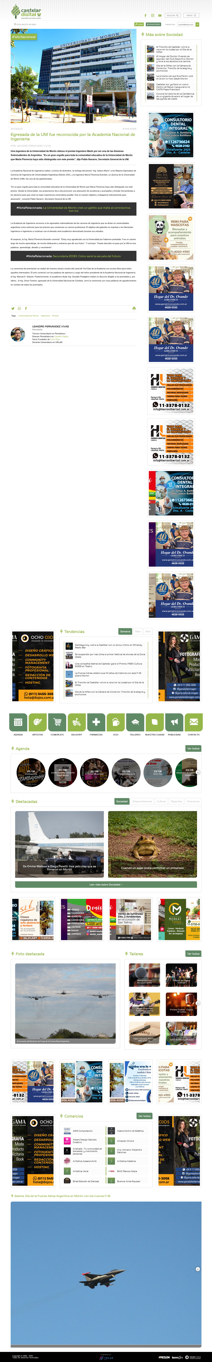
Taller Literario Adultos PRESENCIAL (144, 1039)
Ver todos (193, 748)
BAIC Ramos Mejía (127, 1171)
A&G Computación (83, 1130)
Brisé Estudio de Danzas (86, 1181)
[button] (198, 772)
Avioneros (193, 801)
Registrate (154, 24)
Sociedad (122, 801)
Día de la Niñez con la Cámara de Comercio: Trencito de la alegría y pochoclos (174, 68)
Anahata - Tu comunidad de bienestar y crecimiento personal (87, 1151)
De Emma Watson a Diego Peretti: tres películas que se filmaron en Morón (59, 867)
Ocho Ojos (55, 339)
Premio (55, 316)
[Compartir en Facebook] (25, 309)
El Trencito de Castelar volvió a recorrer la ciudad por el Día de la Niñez (174, 49)
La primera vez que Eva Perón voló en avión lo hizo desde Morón (174, 77)
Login (140, 24)
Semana (125, 631)
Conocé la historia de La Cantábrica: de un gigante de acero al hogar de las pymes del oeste (175, 96)
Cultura (161, 801)
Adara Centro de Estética (130, 1130)
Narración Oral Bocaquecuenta (144, 981)
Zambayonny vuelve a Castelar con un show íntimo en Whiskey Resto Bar (108, 646)
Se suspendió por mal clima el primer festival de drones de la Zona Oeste (110, 655)
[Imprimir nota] (134, 309)
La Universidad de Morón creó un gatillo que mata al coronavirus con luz (86, 209)
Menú (190, 15)
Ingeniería (45, 316)
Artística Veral (80, 1171)
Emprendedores (142, 801)
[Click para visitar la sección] (18, 722)
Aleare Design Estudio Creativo (85, 1140)
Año (148, 631)
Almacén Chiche (125, 1140)
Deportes (176, 801)
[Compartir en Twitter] (12, 309)
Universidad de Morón (28, 316)
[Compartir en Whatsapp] (19, 309)
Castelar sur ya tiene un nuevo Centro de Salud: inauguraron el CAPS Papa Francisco (173, 87)
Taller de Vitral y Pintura (181, 1039)
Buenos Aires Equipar (128, 1181)
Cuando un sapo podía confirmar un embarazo (152, 867)
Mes (137, 631)
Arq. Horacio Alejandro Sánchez (129, 1151)
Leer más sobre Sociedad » (106, 884)
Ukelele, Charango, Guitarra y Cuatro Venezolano (144, 1010)
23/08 (157, 772)
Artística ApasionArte (84, 1160)
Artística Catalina (126, 1160)
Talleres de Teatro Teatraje (181, 981)
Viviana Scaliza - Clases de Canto (181, 1010)
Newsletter (170, 24)
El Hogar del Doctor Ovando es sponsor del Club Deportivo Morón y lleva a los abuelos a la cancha (175, 59)
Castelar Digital (61, 336)
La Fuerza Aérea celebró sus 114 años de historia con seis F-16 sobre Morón (108, 674)
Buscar (171, 15)
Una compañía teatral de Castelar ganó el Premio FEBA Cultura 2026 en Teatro (108, 665)
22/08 (31, 772)
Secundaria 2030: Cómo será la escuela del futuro (87, 256)
